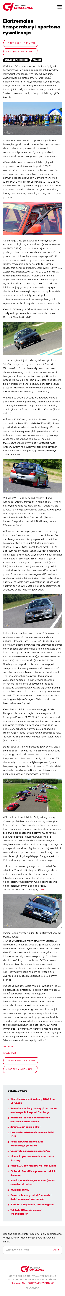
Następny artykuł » (20, 51)
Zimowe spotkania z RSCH (25, 1127)
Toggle (59, 6)
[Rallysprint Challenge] (18, 7)
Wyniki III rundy (19, 1190)
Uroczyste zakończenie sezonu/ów (30, 1151)
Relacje (37, 60)
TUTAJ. (42, 889)
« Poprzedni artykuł (21, 43)
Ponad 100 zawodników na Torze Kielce (33, 1166)
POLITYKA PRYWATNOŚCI (40, 1283)
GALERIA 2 (9, 1053)
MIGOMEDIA (32, 1288)
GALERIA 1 (9, 1046)
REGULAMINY (18, 1283)
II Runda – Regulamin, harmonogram (32, 1204)
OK (55, 1250)
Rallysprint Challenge (16, 60)
